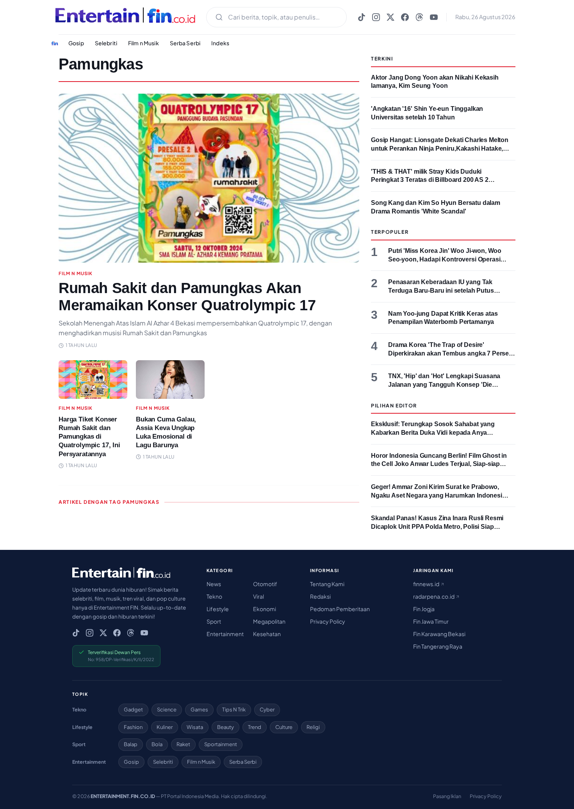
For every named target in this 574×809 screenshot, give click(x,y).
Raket (183, 744)
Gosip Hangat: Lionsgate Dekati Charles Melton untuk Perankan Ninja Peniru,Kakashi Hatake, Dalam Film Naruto (439, 148)
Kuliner (165, 727)
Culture (283, 727)
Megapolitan (269, 621)
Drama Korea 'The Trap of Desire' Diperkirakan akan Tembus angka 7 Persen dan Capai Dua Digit (450, 353)
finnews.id (426, 583)
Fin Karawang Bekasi (439, 633)
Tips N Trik (234, 709)
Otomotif (265, 583)
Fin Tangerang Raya (437, 646)
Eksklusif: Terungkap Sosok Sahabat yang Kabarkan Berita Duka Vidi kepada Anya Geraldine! (433, 432)
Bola (157, 744)
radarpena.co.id (434, 596)
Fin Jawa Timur (431, 621)
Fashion (133, 727)
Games (199, 709)
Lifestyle (218, 608)
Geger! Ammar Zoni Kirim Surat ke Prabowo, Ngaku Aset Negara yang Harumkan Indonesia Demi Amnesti (438, 495)
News (214, 583)
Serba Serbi (185, 42)
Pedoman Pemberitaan (340, 608)
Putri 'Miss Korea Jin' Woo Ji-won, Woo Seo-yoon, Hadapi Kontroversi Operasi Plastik (444, 259)
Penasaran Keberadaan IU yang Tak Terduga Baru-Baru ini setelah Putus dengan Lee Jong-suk (441, 290)
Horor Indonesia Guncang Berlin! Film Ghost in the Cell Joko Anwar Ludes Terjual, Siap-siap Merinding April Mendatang (439, 464)
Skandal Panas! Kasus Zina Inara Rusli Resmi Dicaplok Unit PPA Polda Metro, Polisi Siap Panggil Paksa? (437, 526)
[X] (390, 17)
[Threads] (419, 17)
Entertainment (225, 633)
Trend (254, 727)
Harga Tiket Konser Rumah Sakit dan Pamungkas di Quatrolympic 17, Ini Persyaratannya (89, 436)
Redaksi (320, 596)
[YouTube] (434, 17)
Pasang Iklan (447, 796)
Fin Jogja (424, 608)
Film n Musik (143, 42)
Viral (258, 596)
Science (166, 709)
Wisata (195, 727)
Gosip (76, 42)
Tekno (214, 596)
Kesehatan (267, 633)
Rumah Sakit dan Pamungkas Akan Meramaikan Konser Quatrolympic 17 (187, 296)
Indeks (220, 42)
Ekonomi (264, 608)
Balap (130, 744)
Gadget (133, 709)
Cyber (267, 709)
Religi (313, 727)
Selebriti (106, 42)
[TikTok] (361, 17)
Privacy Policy (327, 621)
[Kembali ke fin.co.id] (54, 43)
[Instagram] (376, 17)
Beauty (225, 727)
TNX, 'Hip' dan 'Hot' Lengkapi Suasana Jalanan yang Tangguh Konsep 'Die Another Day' (444, 384)
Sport (214, 621)
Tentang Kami (327, 583)
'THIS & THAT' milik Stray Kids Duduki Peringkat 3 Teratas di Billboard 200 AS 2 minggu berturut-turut (429, 180)
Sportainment (220, 744)
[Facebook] (405, 17)
